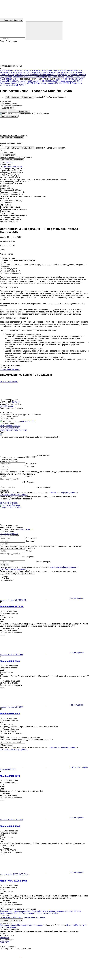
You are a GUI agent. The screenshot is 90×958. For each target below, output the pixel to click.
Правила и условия (8, 925)
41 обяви (16, 402)
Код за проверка (43, 487)
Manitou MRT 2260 (41, 81)
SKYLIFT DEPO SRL (9, 382)
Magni (9, 79)
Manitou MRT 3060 (74, 81)
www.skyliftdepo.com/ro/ (10, 426)
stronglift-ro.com (6, 406)
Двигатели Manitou (47, 911)
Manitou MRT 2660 (57, 81)
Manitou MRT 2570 (10, 776)
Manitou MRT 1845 (8, 81)
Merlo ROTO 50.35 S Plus (13, 881)
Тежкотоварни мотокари (25, 75)
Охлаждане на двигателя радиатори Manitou (19, 911)
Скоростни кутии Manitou (33, 913)
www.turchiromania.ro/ (9, 428)
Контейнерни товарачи (37, 77)
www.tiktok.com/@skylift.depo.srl (13, 430)
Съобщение (28, 482)
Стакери (32, 73)
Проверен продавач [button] (9, 400)
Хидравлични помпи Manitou (68, 911)
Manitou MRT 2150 (24, 81)
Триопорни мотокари (46, 73)
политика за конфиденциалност (63, 493)
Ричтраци (68, 73)
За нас (3, 917)
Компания (30, 467)
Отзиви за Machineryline (76, 925)
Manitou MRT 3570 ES (12, 606)
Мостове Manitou (51, 913)
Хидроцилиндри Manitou (11, 913)
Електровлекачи (20, 77)
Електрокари (23, 73)
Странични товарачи (77, 75)
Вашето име (31, 464)
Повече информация (9, 534)
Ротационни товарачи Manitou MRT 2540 (53, 83)
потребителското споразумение (14, 495)
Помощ (9, 917)
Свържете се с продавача (12, 138)
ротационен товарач (13, 166)
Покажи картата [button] (42, 455)
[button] (45, 53)
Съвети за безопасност (10, 370)
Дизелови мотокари (8, 73)
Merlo (15, 79)
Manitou (9, 162)
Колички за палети (56, 77)
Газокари (59, 73)
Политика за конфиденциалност (31, 925)
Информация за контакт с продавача (29, 917)
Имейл (29, 476)
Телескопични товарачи (71, 70)
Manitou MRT (61, 79)
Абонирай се (6, 745)
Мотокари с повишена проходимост (51, 75)
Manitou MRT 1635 (75, 79)
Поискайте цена (8, 155)
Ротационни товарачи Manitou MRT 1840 (17, 83)
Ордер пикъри (6, 77)
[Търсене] (44, 31)
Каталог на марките (8, 927)
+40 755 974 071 (28, 422)
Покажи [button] (17, 422)
